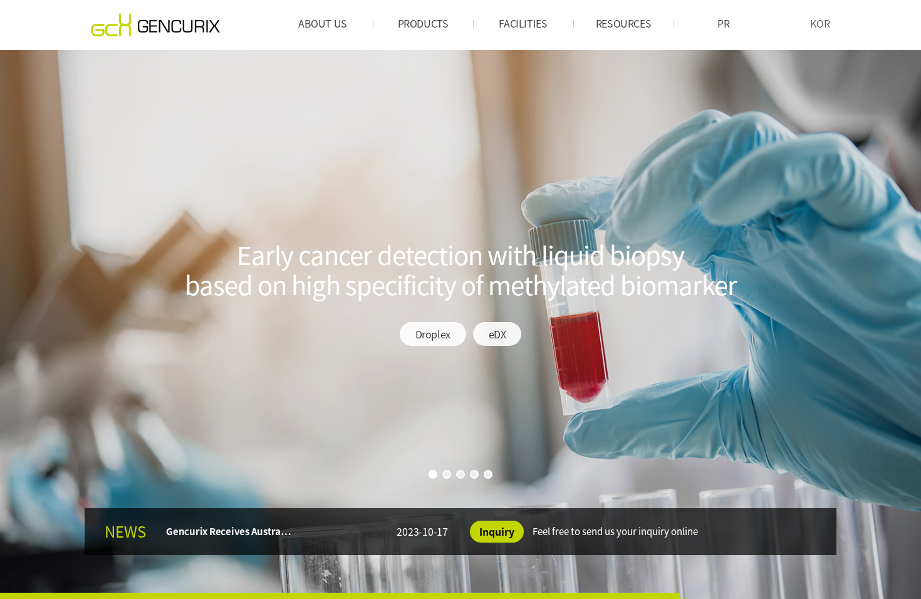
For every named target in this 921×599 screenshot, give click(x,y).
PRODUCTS (423, 23)
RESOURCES (623, 23)
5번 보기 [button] (488, 474)
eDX (497, 333)
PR (723, 23)
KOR (820, 23)
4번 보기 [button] (474, 474)
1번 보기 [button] (433, 474)
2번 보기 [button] (446, 474)
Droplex (432, 333)
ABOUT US (322, 23)
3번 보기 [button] (460, 474)
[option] (460, 324)
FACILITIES (523, 23)
